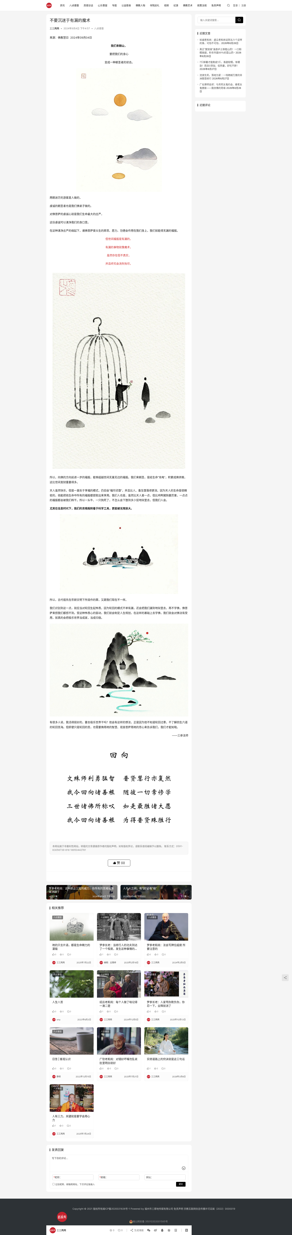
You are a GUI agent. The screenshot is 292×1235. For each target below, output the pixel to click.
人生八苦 (57, 1002)
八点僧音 (74, 5)
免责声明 (216, 5)
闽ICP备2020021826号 (115, 1208)
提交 (181, 1184)
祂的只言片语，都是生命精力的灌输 (71, 946)
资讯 (62, 5)
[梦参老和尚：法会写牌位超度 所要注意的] (166, 926)
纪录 (176, 5)
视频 (166, 5)
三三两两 (54, 28)
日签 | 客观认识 (61, 1059)
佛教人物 (140, 5)
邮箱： (104, 1177)
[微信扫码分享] (149, 1230)
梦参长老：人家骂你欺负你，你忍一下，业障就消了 (166, 1003)
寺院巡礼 (154, 5)
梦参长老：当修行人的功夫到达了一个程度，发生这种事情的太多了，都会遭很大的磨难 (118, 947)
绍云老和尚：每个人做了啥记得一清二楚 (118, 1003)
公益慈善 (126, 5)
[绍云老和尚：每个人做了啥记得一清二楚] (119, 984)
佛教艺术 (187, 5)
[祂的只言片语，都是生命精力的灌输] (72, 926)
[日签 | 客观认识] (72, 1041)
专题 (114, 5)
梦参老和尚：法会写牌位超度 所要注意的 (166, 946)
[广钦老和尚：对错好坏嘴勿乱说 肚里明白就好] (119, 1041)
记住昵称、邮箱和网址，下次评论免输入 (75, 1184)
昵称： (58, 1177)
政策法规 (202, 5)
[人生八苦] (72, 984)
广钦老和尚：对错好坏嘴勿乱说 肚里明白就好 (118, 1060)
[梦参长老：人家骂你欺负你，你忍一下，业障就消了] (166, 984)
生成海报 (138, 1230)
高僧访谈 (88, 5)
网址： (149, 1177)
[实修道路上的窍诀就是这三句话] (166, 1041)
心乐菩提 (102, 5)
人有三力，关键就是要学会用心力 (71, 1118)
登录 (235, 5)
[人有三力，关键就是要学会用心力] (72, 1098)
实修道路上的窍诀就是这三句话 (166, 1059)
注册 (243, 5)
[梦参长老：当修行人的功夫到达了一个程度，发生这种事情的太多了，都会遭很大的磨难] (119, 926)
